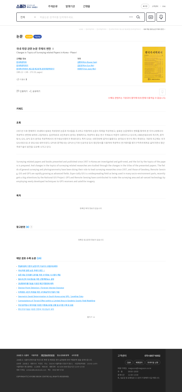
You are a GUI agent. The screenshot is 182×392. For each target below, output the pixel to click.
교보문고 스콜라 (22, 355)
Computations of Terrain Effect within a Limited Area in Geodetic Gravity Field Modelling (56, 300)
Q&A (129, 362)
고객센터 (155, 6)
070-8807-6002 (152, 355)
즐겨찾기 (161, 21)
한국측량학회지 (22, 65)
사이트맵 (75, 355)
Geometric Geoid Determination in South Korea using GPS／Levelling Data (50, 296)
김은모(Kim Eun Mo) (85, 65)
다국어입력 (150, 21)
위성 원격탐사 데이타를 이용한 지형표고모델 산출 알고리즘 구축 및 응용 (45, 305)
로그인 (145, 6)
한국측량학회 (21, 62)
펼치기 (89, 317)
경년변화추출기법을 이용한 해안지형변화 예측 (36, 283)
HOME (81, 29)
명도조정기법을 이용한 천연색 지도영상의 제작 (36, 309)
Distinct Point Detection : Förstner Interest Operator (41, 287)
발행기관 (70, 6)
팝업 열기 (31, 226)
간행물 (86, 6)
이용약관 (34, 355)
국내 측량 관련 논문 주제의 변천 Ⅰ (31, 270)
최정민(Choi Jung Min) (86, 68)
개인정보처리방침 (47, 355)
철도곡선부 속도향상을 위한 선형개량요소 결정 (36, 279)
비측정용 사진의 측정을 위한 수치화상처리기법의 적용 (39, 292)
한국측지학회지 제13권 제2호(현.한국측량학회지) (35, 68)
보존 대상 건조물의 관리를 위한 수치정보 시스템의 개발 (39, 274)
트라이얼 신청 (152, 362)
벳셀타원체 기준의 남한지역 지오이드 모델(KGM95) (38, 266)
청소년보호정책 (63, 355)
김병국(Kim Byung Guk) (87, 62)
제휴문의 (139, 362)
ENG (164, 6)
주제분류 (53, 6)
